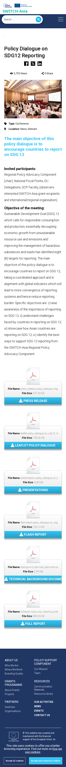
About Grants (12, 690)
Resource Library (43, 693)
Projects (9, 694)
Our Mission (41, 669)
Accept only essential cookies (45, 761)
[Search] (38, 19)
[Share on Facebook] (26, 63)
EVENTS (39, 710)
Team (37, 673)
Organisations (13, 711)
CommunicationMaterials (43, 688)
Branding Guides (14, 673)
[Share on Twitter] (33, 63)
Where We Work (13, 669)
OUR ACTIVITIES (43, 701)
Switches (10, 707)
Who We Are (11, 665)
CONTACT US (42, 715)
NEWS (37, 706)
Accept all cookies (15, 761)
